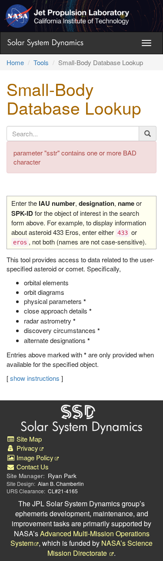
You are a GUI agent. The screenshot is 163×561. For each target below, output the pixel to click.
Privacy (26, 447)
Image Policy (34, 457)
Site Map (28, 438)
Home (15, 62)
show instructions (35, 378)
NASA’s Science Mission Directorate (100, 548)
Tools (41, 62)
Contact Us (32, 466)
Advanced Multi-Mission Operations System (80, 538)
